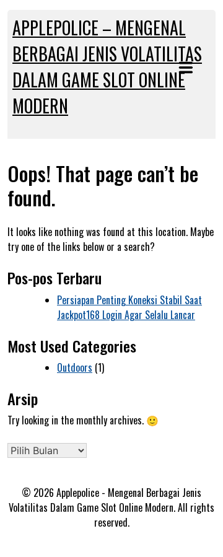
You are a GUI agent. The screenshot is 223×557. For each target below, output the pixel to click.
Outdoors (74, 367)
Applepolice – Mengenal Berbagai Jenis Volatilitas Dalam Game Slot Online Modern (107, 66)
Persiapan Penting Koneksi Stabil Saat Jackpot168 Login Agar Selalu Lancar (129, 307)
